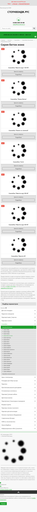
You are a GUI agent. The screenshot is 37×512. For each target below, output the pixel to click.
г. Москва (14, 3)
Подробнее (18, 74)
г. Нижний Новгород (23, 3)
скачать (6, 489)
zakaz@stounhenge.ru (19, 24)
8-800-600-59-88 (18, 23)
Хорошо (3, 503)
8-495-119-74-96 (11, 286)
